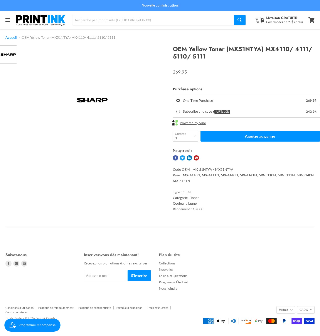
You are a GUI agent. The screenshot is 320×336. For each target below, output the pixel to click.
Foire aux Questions (173, 276)
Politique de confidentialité (94, 307)
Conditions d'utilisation (19, 307)
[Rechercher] (240, 20)
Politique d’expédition (129, 307)
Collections (167, 263)
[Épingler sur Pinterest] (196, 157)
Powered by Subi (193, 123)
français (283, 309)
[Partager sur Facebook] (175, 157)
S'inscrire (139, 275)
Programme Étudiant (173, 282)
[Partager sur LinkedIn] (189, 157)
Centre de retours (16, 312)
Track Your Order (157, 307)
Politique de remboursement (56, 307)
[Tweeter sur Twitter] (182, 157)
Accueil (11, 37)
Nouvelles (166, 269)
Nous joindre (168, 288)
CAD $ (304, 309)
